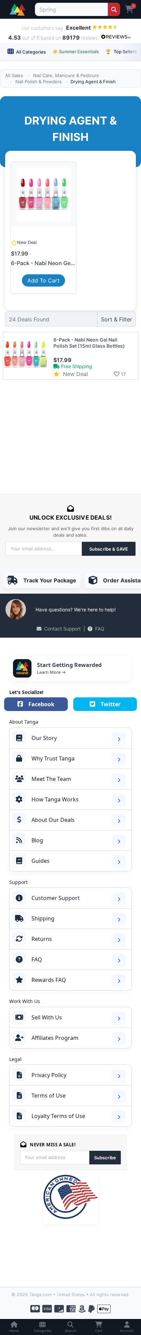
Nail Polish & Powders (38, 81)
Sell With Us (46, 1017)
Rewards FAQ (48, 980)
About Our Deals (53, 820)
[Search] (114, 9)
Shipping (42, 918)
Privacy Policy (48, 1075)
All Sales (14, 75)
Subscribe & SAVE (108, 549)
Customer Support (55, 898)
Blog (37, 840)
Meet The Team (51, 779)
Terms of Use (48, 1095)
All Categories (30, 52)
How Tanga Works (55, 799)
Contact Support (62, 629)
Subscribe (105, 1157)
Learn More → (51, 672)
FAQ (99, 629)
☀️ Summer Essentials (75, 51)
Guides (40, 861)
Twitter (110, 704)
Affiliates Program (54, 1038)
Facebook (41, 704)
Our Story (44, 738)
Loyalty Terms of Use (58, 1116)
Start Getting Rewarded (69, 665)
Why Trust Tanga (53, 758)
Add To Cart (43, 280)
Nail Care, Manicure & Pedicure (66, 75)
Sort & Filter (116, 319)
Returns (41, 939)
